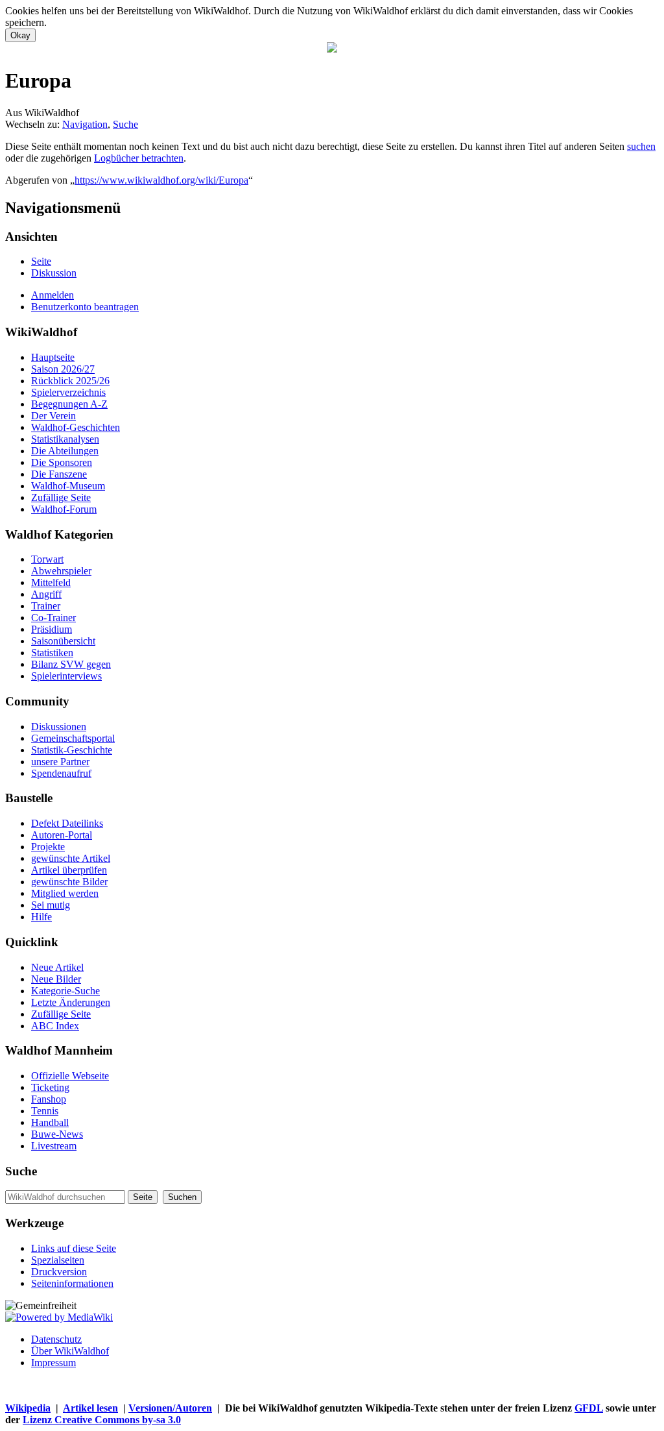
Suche (125, 124)
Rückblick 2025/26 (70, 380)
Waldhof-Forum (64, 509)
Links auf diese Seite (73, 1248)
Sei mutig (50, 905)
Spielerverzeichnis (68, 392)
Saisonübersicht (63, 640)
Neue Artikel (57, 967)
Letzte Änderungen (70, 1002)
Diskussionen (58, 726)
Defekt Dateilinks (67, 823)
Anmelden (52, 294)
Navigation (85, 124)
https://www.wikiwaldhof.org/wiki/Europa (161, 180)
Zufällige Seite (61, 497)
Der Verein (53, 415)
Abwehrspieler (61, 570)
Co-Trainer (53, 617)
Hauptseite (53, 357)
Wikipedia (28, 1407)
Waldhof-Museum (68, 485)
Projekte (48, 846)
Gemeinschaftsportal (73, 738)
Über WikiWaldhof (70, 1350)
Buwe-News (57, 1134)
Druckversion (59, 1271)
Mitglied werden (65, 893)
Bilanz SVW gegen (71, 664)
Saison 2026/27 (63, 368)
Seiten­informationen (72, 1283)
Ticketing (50, 1087)
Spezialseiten (57, 1260)
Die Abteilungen (65, 450)
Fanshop (48, 1099)
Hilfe (41, 916)
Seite (41, 261)
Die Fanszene (59, 474)
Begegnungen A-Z (69, 404)
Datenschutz (56, 1339)
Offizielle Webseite (70, 1075)
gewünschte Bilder (69, 881)
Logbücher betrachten (139, 158)
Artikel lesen (90, 1407)
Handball (50, 1122)
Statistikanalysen (65, 439)
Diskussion (54, 272)
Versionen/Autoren (170, 1407)
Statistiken (52, 652)
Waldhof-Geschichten (75, 427)
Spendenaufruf (61, 773)
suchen (641, 146)
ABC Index (55, 1025)
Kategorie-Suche (65, 990)
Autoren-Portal (61, 834)
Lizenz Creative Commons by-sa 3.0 (102, 1419)
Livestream (54, 1145)
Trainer (45, 605)
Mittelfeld (51, 582)
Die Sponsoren (61, 462)
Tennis (44, 1110)
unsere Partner (60, 761)
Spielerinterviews (66, 675)
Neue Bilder (56, 979)
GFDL (589, 1407)
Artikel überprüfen (69, 869)
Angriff (46, 594)
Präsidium (51, 629)
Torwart (47, 559)
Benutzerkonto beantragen (85, 306)
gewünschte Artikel (70, 858)
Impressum (53, 1362)
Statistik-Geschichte (71, 749)
